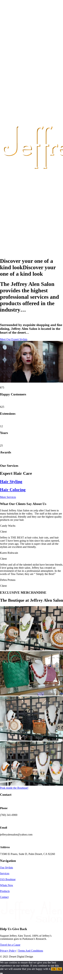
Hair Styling (11, 481)
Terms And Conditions (30, 950)
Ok (53, 969)
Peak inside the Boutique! (14, 787)
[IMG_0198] (31, 739)
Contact (4, 897)
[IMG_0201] (31, 649)
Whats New (6, 885)
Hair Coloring (13, 489)
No (59, 969)
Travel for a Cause (10, 944)
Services (4, 873)
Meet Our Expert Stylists (13, 339)
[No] (1, 973)
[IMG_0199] (31, 784)
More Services (8, 497)
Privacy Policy (8, 950)
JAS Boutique (8, 879)
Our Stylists (6, 867)
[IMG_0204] (31, 694)
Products (5, 891)
